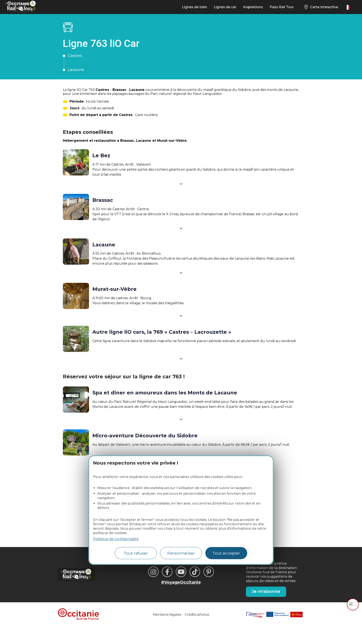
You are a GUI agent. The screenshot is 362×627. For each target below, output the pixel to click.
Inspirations (253, 7)
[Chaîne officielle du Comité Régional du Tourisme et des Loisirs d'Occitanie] (181, 571)
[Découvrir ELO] (353, 604)
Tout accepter (226, 553)
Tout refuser (136, 553)
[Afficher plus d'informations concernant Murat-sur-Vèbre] (181, 315)
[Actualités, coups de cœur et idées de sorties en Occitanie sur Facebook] (167, 571)
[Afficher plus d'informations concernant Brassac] (181, 228)
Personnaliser (181, 553)
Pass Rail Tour (282, 7)
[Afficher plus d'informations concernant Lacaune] (181, 272)
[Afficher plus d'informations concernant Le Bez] (181, 183)
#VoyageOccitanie (181, 582)
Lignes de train (194, 7)
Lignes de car (225, 7)
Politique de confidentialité (116, 539)
